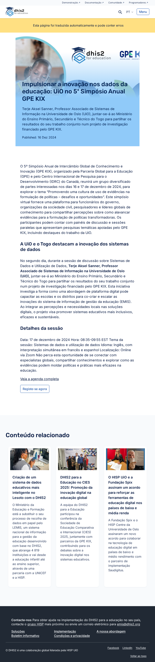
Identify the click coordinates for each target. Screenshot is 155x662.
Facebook (113, 647)
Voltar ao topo (138, 655)
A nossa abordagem (111, 631)
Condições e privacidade (72, 636)
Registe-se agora (35, 389)
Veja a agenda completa (39, 379)
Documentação (93, 2)
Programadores (137, 2)
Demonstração (70, 2)
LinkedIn (127, 647)
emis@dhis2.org (128, 624)
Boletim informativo (25, 636)
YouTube (141, 647)
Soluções (18, 631)
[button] (129, 11)
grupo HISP (35, 624)
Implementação (65, 631)
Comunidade (115, 2)
